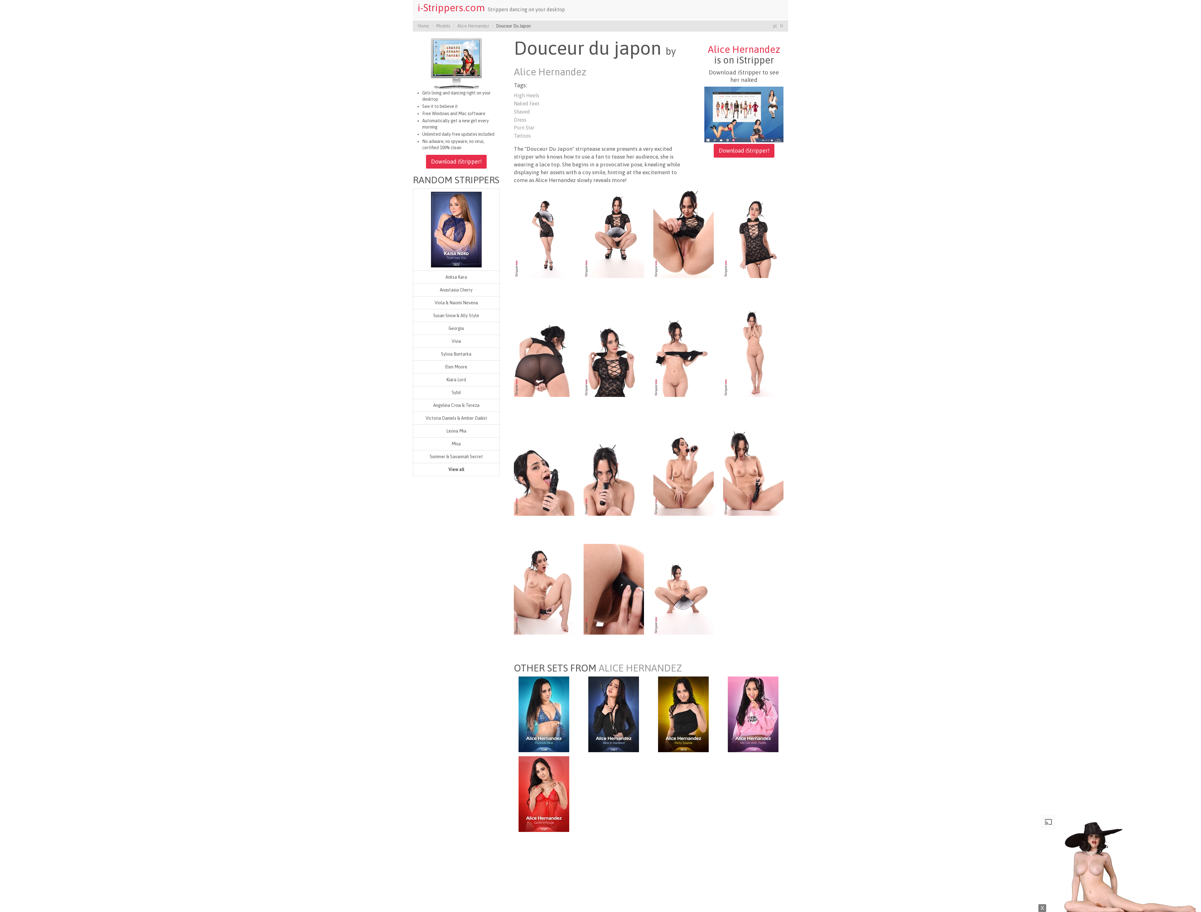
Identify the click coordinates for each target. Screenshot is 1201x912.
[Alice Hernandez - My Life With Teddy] (753, 714)
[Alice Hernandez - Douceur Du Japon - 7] (683, 351)
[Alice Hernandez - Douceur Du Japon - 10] (614, 470)
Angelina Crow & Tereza (456, 405)
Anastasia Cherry (456, 289)
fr (781, 25)
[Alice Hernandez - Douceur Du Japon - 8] (753, 351)
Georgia (456, 328)
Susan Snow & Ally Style (456, 315)
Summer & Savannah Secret (456, 456)
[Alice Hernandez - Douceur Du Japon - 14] (614, 588)
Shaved (522, 111)
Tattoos (522, 136)
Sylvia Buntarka (456, 354)
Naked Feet (527, 103)
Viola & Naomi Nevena (456, 302)
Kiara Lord (456, 379)
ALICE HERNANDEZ (640, 668)
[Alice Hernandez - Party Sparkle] (683, 714)
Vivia (456, 341)
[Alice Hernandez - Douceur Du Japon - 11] (683, 470)
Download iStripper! (456, 161)
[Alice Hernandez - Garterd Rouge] (544, 793)
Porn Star (524, 127)
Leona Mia (456, 430)
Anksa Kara (456, 277)
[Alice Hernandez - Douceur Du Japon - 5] (544, 351)
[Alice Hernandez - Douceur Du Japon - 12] (753, 470)
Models (443, 25)
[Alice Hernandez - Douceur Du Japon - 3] (683, 232)
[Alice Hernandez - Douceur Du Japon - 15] (683, 588)
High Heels (526, 95)
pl (775, 25)
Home (423, 25)
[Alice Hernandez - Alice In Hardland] (613, 714)
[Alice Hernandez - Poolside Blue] (544, 714)
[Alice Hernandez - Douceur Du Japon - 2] (614, 232)
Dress (520, 120)
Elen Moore (456, 366)
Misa (456, 443)
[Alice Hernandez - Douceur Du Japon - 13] (544, 588)
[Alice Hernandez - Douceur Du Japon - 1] (544, 232)
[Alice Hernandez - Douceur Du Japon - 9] (544, 470)
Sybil (456, 392)
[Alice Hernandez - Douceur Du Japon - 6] (614, 351)
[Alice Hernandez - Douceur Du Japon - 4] (753, 232)
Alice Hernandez (473, 25)
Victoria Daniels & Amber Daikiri (456, 418)
